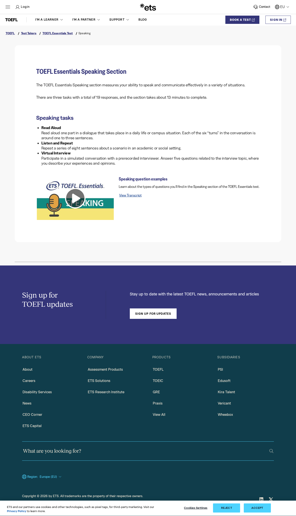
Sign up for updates (153, 314)
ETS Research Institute (106, 392)
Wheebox (225, 415)
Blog (142, 19)
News (27, 403)
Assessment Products (105, 369)
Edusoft (224, 381)
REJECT (226, 507)
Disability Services (37, 392)
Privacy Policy (16, 511)
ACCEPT (257, 507)
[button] (49, 20)
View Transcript (130, 195)
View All (159, 415)
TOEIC (158, 381)
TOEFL (158, 369)
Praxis (158, 403)
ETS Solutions (99, 381)
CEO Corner (32, 415)
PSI (220, 369)
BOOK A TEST (240, 20)
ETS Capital (32, 426)
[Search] (271, 451)
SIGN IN (276, 20)
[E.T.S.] (148, 7)
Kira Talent (226, 392)
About (28, 369)
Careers (29, 381)
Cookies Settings (195, 507)
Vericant (224, 403)
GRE (156, 392)
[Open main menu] (7, 7)
